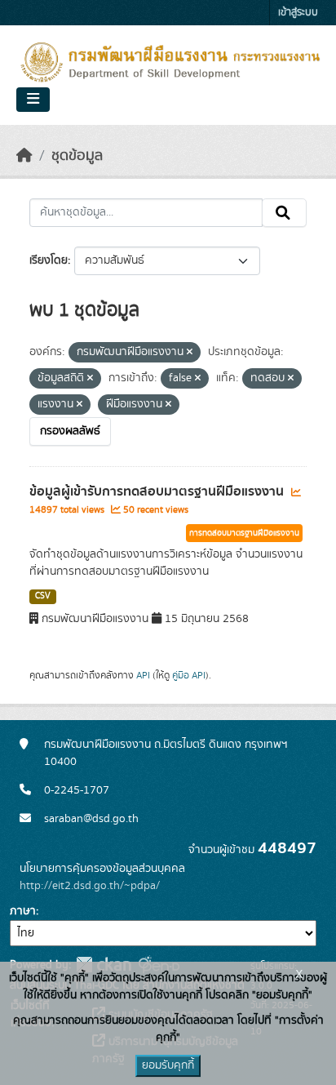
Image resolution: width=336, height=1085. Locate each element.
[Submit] (284, 213)
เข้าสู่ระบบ (298, 12)
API (143, 675)
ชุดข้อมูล (77, 156)
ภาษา (23, 911)
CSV (43, 596)
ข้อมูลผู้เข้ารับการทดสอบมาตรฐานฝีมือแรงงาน (158, 491)
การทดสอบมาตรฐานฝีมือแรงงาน (244, 533)
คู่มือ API (189, 675)
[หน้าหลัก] (24, 156)
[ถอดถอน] (189, 352)
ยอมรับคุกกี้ (168, 1065)
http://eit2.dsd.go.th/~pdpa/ (90, 886)
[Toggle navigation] (33, 99)
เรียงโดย (48, 260)
